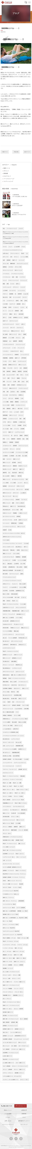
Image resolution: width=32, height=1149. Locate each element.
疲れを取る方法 (6, 739)
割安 (27, 479)
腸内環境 (8, 371)
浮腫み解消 (22, 776)
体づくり (26, 482)
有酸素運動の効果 (19, 745)
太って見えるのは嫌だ (17, 759)
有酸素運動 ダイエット (18, 995)
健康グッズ (17, 358)
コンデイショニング (22, 361)
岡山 (4, 228)
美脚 (21, 509)
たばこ (4, 701)
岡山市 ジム (15, 600)
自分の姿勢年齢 (16, 755)
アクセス (23, 246)
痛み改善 (21, 884)
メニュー (10, 246)
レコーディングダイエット (8, 634)
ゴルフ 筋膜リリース (20, 1062)
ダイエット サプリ (16, 978)
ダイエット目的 (15, 509)
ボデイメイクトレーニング (8, 671)
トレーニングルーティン (8, 354)
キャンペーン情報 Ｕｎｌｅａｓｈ (10, 884)
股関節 (21, 435)
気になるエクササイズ (7, 695)
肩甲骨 (10, 307)
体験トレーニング (6, 479)
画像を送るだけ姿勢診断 (8, 570)
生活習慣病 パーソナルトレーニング (10, 1052)
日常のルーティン (6, 583)
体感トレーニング (22, 698)
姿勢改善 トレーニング (8, 1035)
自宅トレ (18, 283)
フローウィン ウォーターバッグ (9, 769)
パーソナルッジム (6, 277)
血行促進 (5, 364)
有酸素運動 (5, 358)
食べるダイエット (6, 752)
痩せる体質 (14, 722)
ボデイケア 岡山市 (7, 887)
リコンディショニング (23, 388)
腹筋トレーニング (6, 462)
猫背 (11, 428)
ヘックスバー (18, 766)
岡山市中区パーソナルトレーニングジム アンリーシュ (14, 873)
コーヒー (5, 398)
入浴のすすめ (14, 685)
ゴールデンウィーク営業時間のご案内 (10, 732)
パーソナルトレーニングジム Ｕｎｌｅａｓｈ (12, 543)
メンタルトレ (16, 307)
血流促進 (26, 317)
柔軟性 (21, 573)
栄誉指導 (17, 499)
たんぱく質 (25, 293)
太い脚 (15, 519)
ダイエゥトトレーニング (8, 708)
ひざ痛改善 (5, 455)
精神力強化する (13, 644)
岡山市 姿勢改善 (6, 799)
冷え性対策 (11, 590)
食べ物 (10, 529)
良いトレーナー (20, 489)
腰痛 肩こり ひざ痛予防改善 (9, 911)
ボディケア (12, 327)
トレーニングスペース (7, 762)
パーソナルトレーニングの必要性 (9, 749)
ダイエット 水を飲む (7, 796)
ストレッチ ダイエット (8, 991)
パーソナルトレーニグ (9, 178)
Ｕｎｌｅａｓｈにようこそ (8, 766)
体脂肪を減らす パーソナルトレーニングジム (12, 836)
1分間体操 (21, 523)
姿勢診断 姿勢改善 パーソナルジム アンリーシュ (14, 877)
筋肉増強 (15, 422)
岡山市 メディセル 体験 (23, 938)
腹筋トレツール (6, 813)
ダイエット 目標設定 (7, 826)
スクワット (5, 314)
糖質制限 (18, 304)
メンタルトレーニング (13, 418)
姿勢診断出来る (12, 567)
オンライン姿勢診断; (21, 907)
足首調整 (22, 428)
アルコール (24, 378)
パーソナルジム (6, 273)
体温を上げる (5, 550)
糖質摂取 (20, 341)
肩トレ (15, 314)
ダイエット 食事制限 (18, 965)
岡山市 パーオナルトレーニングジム (10, 651)
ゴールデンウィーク (7, 445)
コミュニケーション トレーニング (21, 1039)
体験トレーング (16, 459)
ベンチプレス (22, 277)
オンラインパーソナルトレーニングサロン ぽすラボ (14, 533)
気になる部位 (19, 567)
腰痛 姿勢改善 (6, 1022)
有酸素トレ (13, 476)
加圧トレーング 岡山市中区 (9, 927)
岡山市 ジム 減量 (7, 782)
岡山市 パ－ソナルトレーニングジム (10, 776)
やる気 (10, 317)
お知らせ (19, 462)
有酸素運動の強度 (15, 610)
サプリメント (15, 287)
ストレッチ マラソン (18, 988)
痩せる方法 (5, 297)
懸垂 (27, 438)
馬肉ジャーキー (25, 688)
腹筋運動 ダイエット (19, 1072)
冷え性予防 (5, 590)
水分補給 (5, 307)
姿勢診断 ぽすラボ (22, 769)
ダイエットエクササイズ (21, 607)
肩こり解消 (5, 334)
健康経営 (16, 826)
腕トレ (21, 351)
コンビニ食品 (23, 604)
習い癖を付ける (6, 661)
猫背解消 (16, 354)
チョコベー (5, 587)
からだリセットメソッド (8, 772)
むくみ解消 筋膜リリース (8, 1062)
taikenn (4, 880)
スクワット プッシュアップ (9, 614)
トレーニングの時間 (22, 560)
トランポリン (5, 351)
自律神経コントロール (17, 317)
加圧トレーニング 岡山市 (8, 823)
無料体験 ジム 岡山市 (22, 911)
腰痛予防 (5, 472)
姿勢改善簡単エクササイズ (20, 1035)
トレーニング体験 (24, 256)
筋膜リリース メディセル (18, 951)
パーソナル (16, 428)
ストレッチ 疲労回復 (23, 830)
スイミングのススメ (7, 806)
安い (9, 472)
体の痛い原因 (14, 698)
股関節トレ (5, 442)
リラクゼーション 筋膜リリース (18, 1049)
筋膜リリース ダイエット (19, 961)
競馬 (19, 381)
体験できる (21, 472)
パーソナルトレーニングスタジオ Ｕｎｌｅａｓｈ (13, 735)
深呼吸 (18, 550)
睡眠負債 (15, 465)
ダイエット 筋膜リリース (19, 1069)
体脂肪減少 (5, 341)
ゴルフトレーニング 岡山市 (18, 799)
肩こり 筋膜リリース (7, 981)
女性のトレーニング (7, 513)
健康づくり (15, 469)
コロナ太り (11, 266)
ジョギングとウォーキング (8, 556)
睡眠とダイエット (25, 627)
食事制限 (11, 442)
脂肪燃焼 (17, 398)
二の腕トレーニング (23, 513)
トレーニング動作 (6, 425)
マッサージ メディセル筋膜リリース (10, 1079)
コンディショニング (8, 181)
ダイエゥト (18, 337)
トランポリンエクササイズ (8, 344)
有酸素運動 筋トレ (7, 995)
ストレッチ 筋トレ (19, 991)
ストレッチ (11, 310)
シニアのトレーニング (16, 668)
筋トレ (20, 334)
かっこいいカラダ (16, 297)
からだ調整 (18, 823)
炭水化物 (25, 371)
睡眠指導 (5, 337)
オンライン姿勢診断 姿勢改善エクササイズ (12, 867)
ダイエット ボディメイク (8, 742)
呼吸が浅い (12, 550)
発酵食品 (14, 371)
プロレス (13, 378)
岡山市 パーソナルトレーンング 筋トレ (11, 1002)
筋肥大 (17, 300)
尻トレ (22, 374)
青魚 (4, 408)
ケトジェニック (23, 280)
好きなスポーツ (17, 688)
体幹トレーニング (22, 364)
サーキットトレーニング (13, 280)
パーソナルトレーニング (12, 228)
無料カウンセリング (7, 492)
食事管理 (19, 293)
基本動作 (13, 384)
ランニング (9, 381)
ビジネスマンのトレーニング (9, 648)
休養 (4, 391)
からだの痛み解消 (21, 813)
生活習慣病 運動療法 (7, 688)
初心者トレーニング (23, 465)
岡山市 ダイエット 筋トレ (9, 789)
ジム (27, 253)
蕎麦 (4, 600)
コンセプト (21, 228)
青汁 (18, 374)
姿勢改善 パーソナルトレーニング (10, 1025)
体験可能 (19, 476)
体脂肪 (25, 567)
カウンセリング (12, 486)
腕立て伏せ (20, 408)
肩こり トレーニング (21, 857)
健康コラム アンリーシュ (8, 897)
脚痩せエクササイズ (15, 331)
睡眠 (4, 283)
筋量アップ (11, 432)
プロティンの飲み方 (20, 503)
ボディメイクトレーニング (16, 641)
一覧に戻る (16, 151)
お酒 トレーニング (7, 860)
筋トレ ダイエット (7, 998)
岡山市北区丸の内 (21, 506)
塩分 (13, 701)
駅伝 (18, 391)
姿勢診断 (15, 445)
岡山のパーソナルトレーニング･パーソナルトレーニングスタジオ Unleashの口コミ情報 (15, 232)
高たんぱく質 (18, 742)
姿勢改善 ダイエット (19, 1029)
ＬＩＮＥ (14, 347)
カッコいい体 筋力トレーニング (9, 1042)
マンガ (26, 374)
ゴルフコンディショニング (22, 263)
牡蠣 (24, 418)
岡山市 (22, 253)
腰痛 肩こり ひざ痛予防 (8, 617)
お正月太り (13, 391)
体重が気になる (19, 664)
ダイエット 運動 (16, 975)
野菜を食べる (5, 506)
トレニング (22, 287)
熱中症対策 (21, 314)
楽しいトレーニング (7, 496)
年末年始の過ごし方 (23, 637)
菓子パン (26, 546)
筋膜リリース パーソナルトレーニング (11, 1005)
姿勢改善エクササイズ (14, 621)
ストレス (5, 280)
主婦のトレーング (6, 705)
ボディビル (11, 398)
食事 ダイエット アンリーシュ (9, 900)
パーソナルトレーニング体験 (21, 452)
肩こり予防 (23, 563)
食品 (23, 438)
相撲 (4, 381)
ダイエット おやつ (7, 975)
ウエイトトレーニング (23, 445)
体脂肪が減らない (6, 718)
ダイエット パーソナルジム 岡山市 (10, 924)
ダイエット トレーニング (8, 664)
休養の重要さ (14, 661)
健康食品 (5, 266)
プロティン (5, 293)
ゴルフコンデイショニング (8, 324)
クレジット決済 (6, 405)
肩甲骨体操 (23, 358)
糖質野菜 (19, 371)
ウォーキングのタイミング (18, 806)
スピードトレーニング (13, 573)
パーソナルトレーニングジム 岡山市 (19, 718)
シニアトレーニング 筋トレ (9, 857)
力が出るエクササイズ (7, 624)
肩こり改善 (18, 455)
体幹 (8, 391)
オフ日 (4, 422)
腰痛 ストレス (21, 843)
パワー (10, 361)
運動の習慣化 (5, 681)
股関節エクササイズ (13, 364)
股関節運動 (5, 415)
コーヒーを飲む (19, 617)
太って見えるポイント (14, 809)
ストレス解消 (5, 482)
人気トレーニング (20, 486)
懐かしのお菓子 (23, 583)
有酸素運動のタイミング (8, 803)
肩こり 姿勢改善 (23, 1018)
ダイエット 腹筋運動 (7, 965)
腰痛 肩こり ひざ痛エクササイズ (18, 675)
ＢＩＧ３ (12, 283)
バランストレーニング (20, 344)
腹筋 (17, 277)
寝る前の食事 (5, 627)
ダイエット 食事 (6, 978)
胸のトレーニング (20, 820)
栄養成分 (26, 435)
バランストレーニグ (20, 701)
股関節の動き (14, 523)
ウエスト (17, 324)
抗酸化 (4, 384)
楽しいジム (15, 496)
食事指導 (17, 310)
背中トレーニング (22, 1042)
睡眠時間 (13, 438)
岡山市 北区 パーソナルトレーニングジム (12, 850)
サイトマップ (24, 1124)
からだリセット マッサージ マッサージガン (12, 779)
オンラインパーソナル (7, 519)
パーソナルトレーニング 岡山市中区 (10, 890)
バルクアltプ (5, 449)
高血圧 (9, 701)
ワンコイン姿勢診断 (13, 637)
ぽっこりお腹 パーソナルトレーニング (11, 971)
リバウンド (5, 388)
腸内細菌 (24, 556)
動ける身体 (5, 573)
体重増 (12, 405)
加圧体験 (14, 462)
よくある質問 (17, 246)
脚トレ (23, 304)
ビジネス (22, 307)
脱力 (27, 381)
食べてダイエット (22, 685)
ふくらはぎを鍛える (7, 728)
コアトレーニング (6, 347)
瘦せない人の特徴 (22, 722)
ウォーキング (24, 499)
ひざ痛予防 (16, 563)
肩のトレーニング (21, 526)
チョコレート (15, 583)
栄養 (8, 384)
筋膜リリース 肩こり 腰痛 (9, 958)
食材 (20, 418)
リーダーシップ (24, 401)
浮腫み (4, 368)
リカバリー (24, 297)
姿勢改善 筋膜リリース (8, 1029)
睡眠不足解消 (14, 830)
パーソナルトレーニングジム (17, 273)
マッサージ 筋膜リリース (19, 981)
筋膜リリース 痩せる (21, 958)
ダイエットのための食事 (8, 597)
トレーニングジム (21, 290)
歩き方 (22, 411)
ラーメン (26, 408)
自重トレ (14, 408)
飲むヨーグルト (24, 550)
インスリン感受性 (6, 722)
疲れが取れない (19, 546)
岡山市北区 (14, 472)
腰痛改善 (8, 408)
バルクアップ (12, 304)
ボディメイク (5, 256)
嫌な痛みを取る (6, 698)
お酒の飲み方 (5, 644)
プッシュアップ (21, 347)
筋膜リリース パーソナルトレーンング (11, 985)
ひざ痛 (14, 381)
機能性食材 (12, 263)
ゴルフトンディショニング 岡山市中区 (11, 931)
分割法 (25, 300)
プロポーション (6, 331)
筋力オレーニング (18, 725)
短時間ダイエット (22, 749)
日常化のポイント (22, 644)
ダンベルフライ (12, 290)
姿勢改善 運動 (14, 1022)
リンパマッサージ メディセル (9, 944)
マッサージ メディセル (22, 944)
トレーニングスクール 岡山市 (9, 904)
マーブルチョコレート (23, 681)
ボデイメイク (15, 492)
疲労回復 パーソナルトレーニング (10, 1015)
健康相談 (5, 486)
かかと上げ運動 (23, 587)
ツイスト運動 (5, 401)
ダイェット (12, 449)
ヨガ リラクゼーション (24, 1045)
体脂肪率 (5, 529)
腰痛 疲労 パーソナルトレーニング (10, 1018)
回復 (10, 297)
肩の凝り (8, 600)
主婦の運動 (26, 708)
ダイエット (6, 170)
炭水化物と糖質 (6, 816)
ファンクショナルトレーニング (9, 577)
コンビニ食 (5, 395)
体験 (4, 459)
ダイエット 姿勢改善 (7, 1069)
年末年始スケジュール (21, 384)
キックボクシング (6, 560)
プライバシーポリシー (14, 253)
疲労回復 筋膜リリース (8, 1012)
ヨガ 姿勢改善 (6, 1049)
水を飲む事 (13, 813)
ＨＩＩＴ (5, 310)
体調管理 (19, 438)
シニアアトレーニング (19, 432)
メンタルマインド (10, 300)
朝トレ (4, 563)
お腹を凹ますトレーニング (8, 607)
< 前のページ (5, 151)
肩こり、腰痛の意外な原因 (8, 712)
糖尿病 (11, 401)
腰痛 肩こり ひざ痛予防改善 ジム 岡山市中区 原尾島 (15, 917)
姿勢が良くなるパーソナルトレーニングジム (12, 536)
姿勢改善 (6, 173)
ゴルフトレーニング (13, 320)
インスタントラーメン (20, 405)
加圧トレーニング (13, 334)
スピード (16, 368)
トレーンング (5, 327)
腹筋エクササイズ (13, 388)
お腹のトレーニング (23, 519)
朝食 (21, 300)
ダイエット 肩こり (24, 1079)
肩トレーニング (6, 1045)
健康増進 (11, 358)
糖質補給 (5, 678)
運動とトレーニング (7, 553)
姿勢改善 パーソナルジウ (8, 870)
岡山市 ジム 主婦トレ (8, 793)
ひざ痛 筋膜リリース (7, 1056)
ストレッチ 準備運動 (7, 988)
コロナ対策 (5, 304)
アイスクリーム (6, 435)
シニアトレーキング (15, 739)
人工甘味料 (5, 290)
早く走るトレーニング (18, 624)
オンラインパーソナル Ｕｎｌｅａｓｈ (11, 863)
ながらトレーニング (20, 671)
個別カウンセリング (7, 465)
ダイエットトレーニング (8, 270)
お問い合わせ (5, 253)
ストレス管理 (11, 337)
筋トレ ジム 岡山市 (7, 921)
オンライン (9, 459)
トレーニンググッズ (24, 354)
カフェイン (21, 415)
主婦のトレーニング (18, 654)
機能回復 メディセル (7, 954)
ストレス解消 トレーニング (9, 846)
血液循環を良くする (20, 590)
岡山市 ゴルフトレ (20, 853)
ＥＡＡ (17, 712)
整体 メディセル (18, 948)
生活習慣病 (23, 391)
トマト (8, 438)
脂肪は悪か (10, 563)
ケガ (4, 300)
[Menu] (29, 2)
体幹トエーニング (6, 658)
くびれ (22, 398)
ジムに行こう (5, 809)
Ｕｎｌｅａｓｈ (6, 523)
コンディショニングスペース (20, 762)
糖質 (8, 378)
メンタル (5, 361)
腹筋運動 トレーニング (8, 968)
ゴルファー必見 (25, 705)
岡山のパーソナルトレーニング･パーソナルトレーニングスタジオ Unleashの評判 (15, 237)
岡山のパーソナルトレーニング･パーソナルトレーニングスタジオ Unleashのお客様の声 (15, 242)
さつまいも (23, 597)
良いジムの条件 (6, 476)
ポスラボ (18, 449)
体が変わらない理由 (7, 755)
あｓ (10, 341)
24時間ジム (21, 395)
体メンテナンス (6, 830)
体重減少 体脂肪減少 (7, 715)
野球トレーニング (6, 503)
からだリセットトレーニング (9, 820)
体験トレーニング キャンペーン (14, 880)
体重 (8, 283)
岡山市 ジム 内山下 (7, 786)
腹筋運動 (11, 293)
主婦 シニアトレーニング (8, 745)
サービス (5, 246)
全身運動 (19, 425)
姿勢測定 (18, 516)
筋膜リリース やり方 (7, 961)
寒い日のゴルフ (6, 641)
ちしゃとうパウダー (11, 374)
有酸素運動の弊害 (15, 752)
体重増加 (5, 418)
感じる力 (5, 637)
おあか (23, 381)
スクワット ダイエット (8, 1072)
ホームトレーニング (20, 634)
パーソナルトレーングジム (8, 499)
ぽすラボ (16, 435)
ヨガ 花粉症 (14, 1045)
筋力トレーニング (18, 270)
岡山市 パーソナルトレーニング (9, 843)
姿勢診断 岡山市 (19, 840)
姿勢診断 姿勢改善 (7, 759)
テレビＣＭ (10, 368)
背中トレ (5, 317)
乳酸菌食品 (18, 556)
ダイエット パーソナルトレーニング (19, 1066)
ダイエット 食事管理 (18, 1008)
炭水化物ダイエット (21, 614)
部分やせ (13, 691)
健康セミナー (22, 826)
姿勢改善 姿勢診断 (16, 705)
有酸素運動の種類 (6, 610)
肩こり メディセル (7, 951)
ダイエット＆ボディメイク (8, 546)
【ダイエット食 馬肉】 (8, 725)
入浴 (20, 368)
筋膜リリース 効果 (18, 954)
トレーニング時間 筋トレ (15, 1032)
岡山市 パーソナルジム (21, 870)
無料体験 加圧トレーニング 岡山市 (10, 914)
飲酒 (4, 371)
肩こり (22, 331)
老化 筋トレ (5, 1032)
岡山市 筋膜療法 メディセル (9, 938)
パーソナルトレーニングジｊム (9, 526)
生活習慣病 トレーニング (8, 853)
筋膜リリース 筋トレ (7, 1008)
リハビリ (14, 425)
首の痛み (5, 567)
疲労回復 (27, 489)
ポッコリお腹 (5, 428)
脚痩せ (10, 314)
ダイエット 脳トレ (15, 816)
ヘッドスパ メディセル (8, 948)
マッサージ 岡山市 (17, 887)
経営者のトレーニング (7, 654)
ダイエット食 (5, 263)
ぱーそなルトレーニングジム (18, 479)
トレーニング (21, 260)
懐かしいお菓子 (13, 681)
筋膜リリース (7, 168)
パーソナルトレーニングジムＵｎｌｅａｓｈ (12, 580)
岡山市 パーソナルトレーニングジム (10, 604)
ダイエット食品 (6, 691)
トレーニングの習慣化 (7, 631)
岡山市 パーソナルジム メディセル (10, 941)
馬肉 (18, 691)
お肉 (4, 374)
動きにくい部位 (6, 594)
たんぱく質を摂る (18, 708)
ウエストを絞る (6, 540)
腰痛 (13, 503)
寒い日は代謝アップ (19, 570)
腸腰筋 (18, 378)
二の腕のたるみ (22, 422)
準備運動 (15, 513)
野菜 (4, 438)
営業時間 (17, 442)
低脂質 (24, 334)
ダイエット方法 (18, 266)
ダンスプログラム (13, 395)
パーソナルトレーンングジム (9, 489)
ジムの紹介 (26, 759)
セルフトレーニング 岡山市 (9, 907)
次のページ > (27, 151)
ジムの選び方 (23, 492)
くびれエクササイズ (14, 351)
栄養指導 (25, 368)
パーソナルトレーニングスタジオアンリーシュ (12, 250)
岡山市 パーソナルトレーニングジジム (17, 678)
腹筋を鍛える (24, 809)
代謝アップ (14, 260)
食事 (21, 310)
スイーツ (5, 432)
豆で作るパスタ (6, 685)
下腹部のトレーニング (14, 627)
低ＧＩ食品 (17, 597)
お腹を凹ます (15, 728)
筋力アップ (5, 411)
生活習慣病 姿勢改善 (7, 1039)
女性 (11, 256)
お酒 (23, 337)
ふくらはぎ (16, 411)
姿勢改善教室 (21, 900)
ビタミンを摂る (16, 553)
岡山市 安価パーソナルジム (21, 803)
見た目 (24, 425)
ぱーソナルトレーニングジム (9, 516)
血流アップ (5, 320)
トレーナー (20, 482)
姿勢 (4, 260)
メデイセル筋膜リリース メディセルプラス (12, 1076)
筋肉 (13, 277)
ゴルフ (4, 378)
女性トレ (9, 422)
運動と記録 (16, 631)
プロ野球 (14, 560)
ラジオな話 (26, 543)
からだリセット (7, 176)
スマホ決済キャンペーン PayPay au (10, 894)
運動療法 (17, 401)
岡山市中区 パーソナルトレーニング (10, 1059)
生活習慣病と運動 (17, 695)
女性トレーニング (13, 415)
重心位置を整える (6, 668)
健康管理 (15, 341)
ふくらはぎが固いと (13, 587)
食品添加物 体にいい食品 (8, 840)
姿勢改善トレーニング (16, 658)
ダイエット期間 (17, 715)
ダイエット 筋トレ (7, 833)
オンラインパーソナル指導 (8, 452)
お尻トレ (23, 324)
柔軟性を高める (6, 675)
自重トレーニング (25, 610)
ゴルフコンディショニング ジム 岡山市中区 (12, 934)
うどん (10, 411)
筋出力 (14, 361)
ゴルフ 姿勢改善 (6, 1066)
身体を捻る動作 (14, 594)
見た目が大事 (5, 621)
